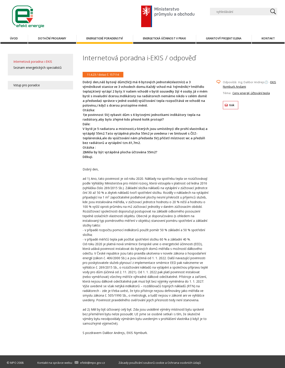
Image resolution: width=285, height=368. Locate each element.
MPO (13, 363)
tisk (231, 105)
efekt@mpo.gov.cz (92, 363)
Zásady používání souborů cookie (141, 363)
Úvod (14, 38)
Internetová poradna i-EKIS (32, 61)
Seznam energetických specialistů (37, 67)
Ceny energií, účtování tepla (251, 93)
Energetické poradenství (104, 38)
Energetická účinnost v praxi (164, 38)
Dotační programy (52, 38)
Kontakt (268, 38)
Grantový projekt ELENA (223, 38)
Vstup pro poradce (26, 85)
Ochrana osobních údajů (184, 363)
